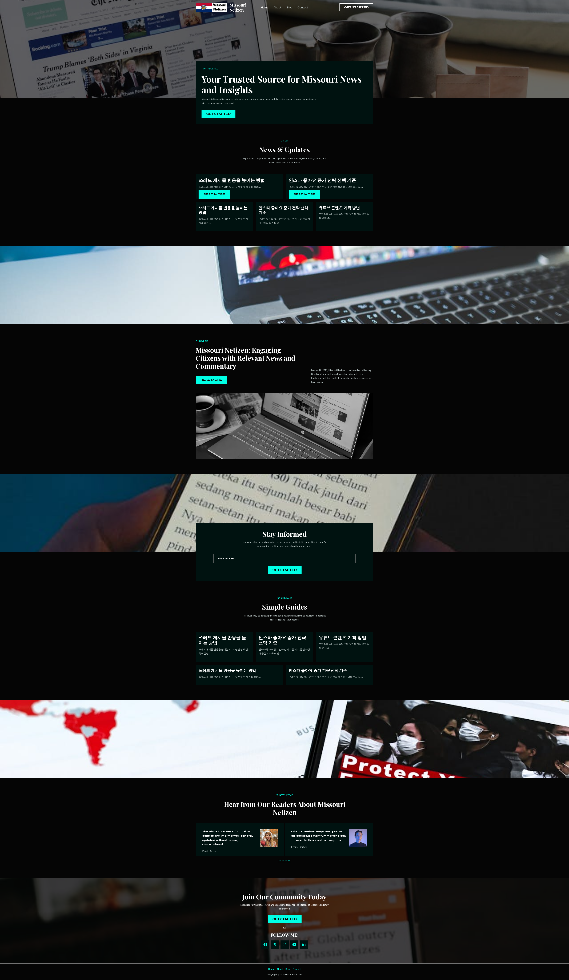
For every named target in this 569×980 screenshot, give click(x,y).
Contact (303, 7)
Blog (289, 7)
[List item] (265, 944)
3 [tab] (285, 860)
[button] (356, 7)
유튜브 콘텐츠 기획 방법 (339, 207)
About (277, 7)
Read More (214, 194)
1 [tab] (280, 860)
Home (264, 7)
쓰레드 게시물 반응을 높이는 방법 (232, 180)
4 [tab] (288, 860)
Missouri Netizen (238, 7)
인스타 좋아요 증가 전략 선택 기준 (322, 180)
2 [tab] (283, 860)
